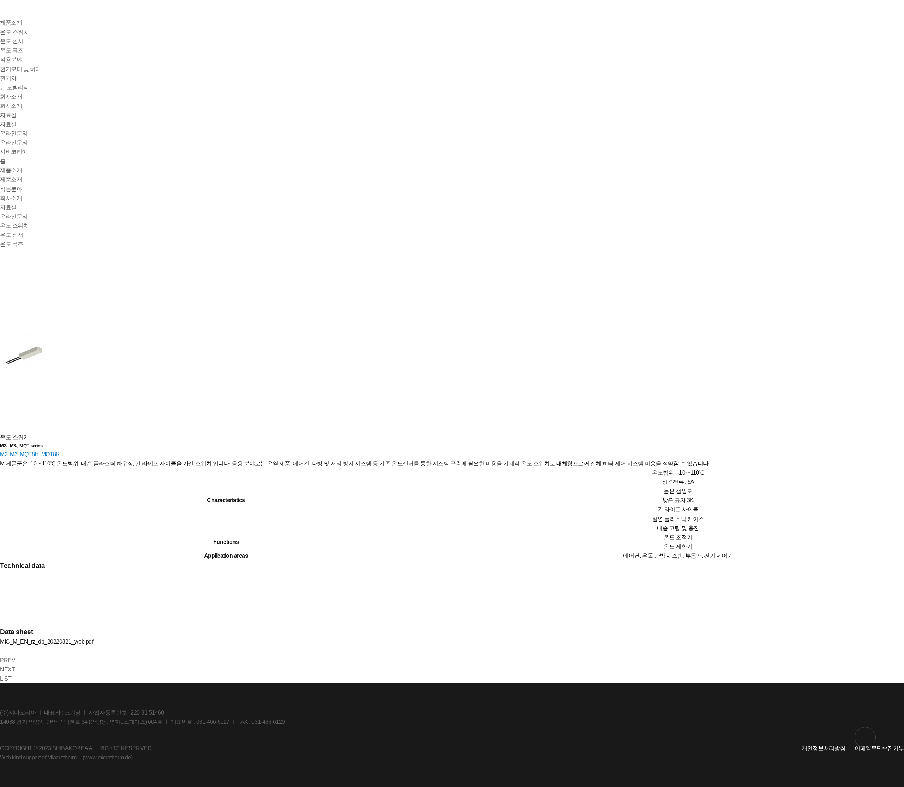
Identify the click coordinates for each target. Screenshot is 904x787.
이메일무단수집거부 (879, 748)
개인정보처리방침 (823, 748)
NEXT (7, 669)
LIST (5, 679)
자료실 (8, 115)
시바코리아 (14, 152)
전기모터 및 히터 (20, 69)
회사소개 (11, 97)
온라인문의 (14, 133)
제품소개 (11, 23)
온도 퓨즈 (11, 50)
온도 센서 (11, 41)
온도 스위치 (14, 32)
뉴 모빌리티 (14, 87)
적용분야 (11, 60)
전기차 (8, 78)
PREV (7, 660)
